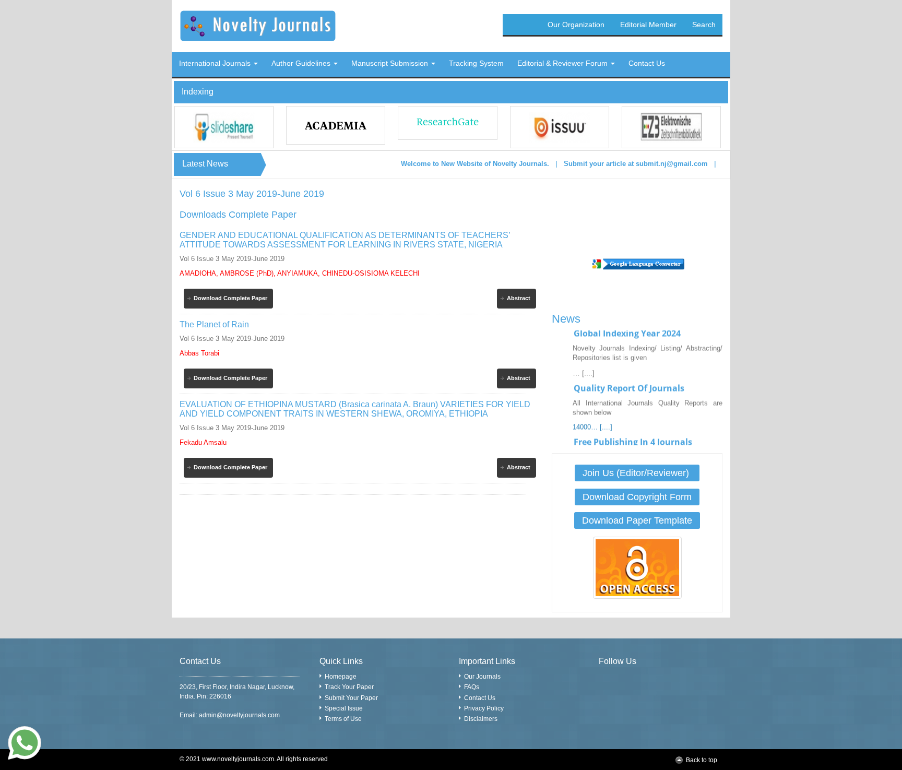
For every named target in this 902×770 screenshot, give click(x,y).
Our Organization (576, 24)
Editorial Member (648, 24)
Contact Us (479, 698)
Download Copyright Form (637, 497)
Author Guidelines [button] (302, 63)
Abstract (518, 298)
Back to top (701, 760)
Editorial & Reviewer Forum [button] (563, 63)
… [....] (584, 364)
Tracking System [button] (476, 63)
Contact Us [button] (646, 63)
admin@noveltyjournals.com (239, 715)
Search (704, 24)
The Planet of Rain (214, 324)
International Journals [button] (216, 63)
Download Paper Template (637, 520)
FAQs (471, 687)
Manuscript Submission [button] (390, 63)
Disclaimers (480, 718)
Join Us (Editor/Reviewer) (637, 473)
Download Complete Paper (230, 298)
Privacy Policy (484, 708)
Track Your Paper (349, 687)
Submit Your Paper (351, 698)
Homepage (341, 676)
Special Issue (344, 708)
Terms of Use (343, 718)
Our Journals (482, 676)
